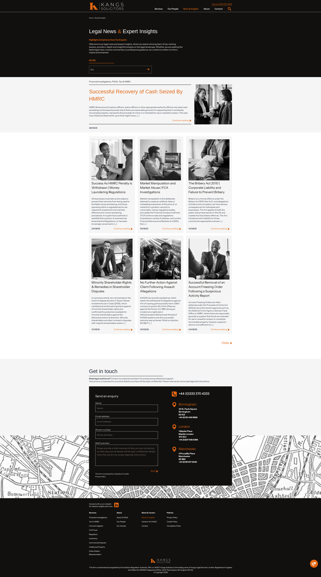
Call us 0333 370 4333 (222, 4)
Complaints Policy (174, 526)
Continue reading (180, 120)
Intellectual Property (97, 547)
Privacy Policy (172, 517)
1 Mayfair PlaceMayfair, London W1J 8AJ (186, 434)
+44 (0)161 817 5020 (188, 462)
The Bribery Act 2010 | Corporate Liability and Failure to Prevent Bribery (206, 187)
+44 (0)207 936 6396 (188, 439)
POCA (115, 81)
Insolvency (93, 538)
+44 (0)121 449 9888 (188, 417)
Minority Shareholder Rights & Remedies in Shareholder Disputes (112, 287)
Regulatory (93, 534)
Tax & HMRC (125, 81)
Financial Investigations (100, 81)
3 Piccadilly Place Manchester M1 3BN (187, 456)
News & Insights (190, 9)
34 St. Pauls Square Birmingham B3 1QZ (188, 412)
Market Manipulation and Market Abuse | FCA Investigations (158, 187)
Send (153, 471)
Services (159, 9)
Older (225, 343)
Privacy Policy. (100, 477)
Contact (219, 9)
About (207, 9)
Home (91, 18)
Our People (173, 9)
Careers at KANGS (149, 522)
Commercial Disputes (97, 543)
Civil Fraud (93, 530)
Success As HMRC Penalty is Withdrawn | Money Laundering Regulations (112, 187)
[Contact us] (314, 564)
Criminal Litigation (96, 526)
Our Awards (121, 526)
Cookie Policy (172, 522)
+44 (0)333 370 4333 (194, 394)
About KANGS (122, 517)
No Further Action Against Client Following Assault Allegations (158, 287)
